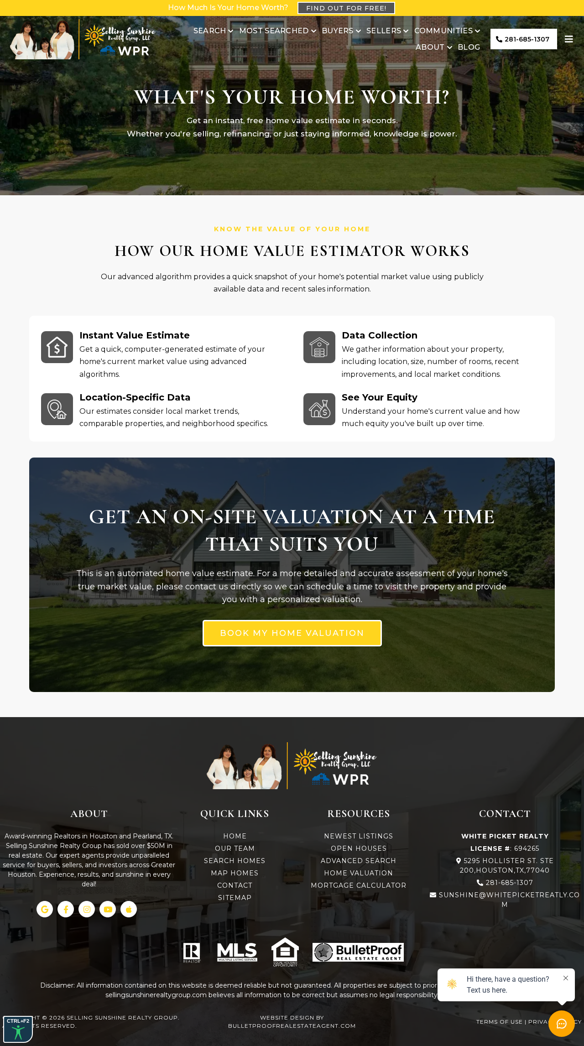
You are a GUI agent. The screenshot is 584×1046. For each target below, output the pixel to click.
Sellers (383, 30)
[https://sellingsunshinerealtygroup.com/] (83, 39)
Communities (443, 30)
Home (235, 836)
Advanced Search (358, 861)
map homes (235, 873)
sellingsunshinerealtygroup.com (156, 995)
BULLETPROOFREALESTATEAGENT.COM (292, 1025)
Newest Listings (358, 836)
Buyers (338, 30)
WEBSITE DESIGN (287, 1017)
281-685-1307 (509, 883)
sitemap (235, 898)
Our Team (235, 848)
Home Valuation (358, 873)
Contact (234, 885)
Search (209, 30)
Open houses (359, 848)
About (430, 47)
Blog (469, 47)
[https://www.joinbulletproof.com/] (358, 952)
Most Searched (274, 30)
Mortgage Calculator (359, 885)
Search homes (235, 861)
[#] (570, 39)
